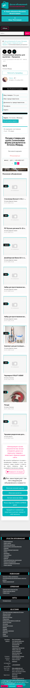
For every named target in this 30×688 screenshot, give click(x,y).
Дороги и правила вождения (12, 563)
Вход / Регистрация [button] (15, 20)
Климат (5, 629)
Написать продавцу (15, 73)
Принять (20, 686)
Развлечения (14, 573)
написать (14, 661)
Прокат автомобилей (10, 561)
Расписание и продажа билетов (13, 546)
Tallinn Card (6, 593)
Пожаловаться (15, 156)
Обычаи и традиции (8, 631)
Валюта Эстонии (7, 617)
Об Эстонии (14, 609)
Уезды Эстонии (7, 622)
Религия (5, 632)
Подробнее (4, 686)
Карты (14, 597)
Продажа (5, 44)
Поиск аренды (8, 565)
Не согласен (12, 686)
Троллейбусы (7, 555)
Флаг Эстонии (7, 614)
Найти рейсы (7, 543)
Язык (4, 634)
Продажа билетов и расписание (13, 560)
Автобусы (6, 553)
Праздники (6, 619)
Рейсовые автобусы (9, 545)
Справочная (14, 586)
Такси (5, 551)
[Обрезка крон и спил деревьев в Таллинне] (15, 169)
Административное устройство (11, 620)
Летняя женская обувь (15, 498)
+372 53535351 (16, 664)
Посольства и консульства (10, 589)
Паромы (6, 548)
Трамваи (6, 556)
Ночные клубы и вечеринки (10, 576)
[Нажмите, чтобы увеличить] (5, 79)
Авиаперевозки (8, 541)
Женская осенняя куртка (15, 488)
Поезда (6, 558)
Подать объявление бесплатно (16, 12)
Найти (27, 33)
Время (5, 627)
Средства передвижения (15, 538)
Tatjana (11, 78)
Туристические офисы (9, 591)
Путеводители (7, 600)
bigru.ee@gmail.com (17, 668)
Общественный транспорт (11, 550)
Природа (5, 636)
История (5, 624)
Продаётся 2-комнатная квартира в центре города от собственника (15, 512)
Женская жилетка (15, 493)
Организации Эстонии (18, 656)
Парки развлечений (8, 581)
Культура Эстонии (8, 625)
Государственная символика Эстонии (13, 612)
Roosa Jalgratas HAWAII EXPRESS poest (15, 504)
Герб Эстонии (6, 615)
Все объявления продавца (15, 89)
